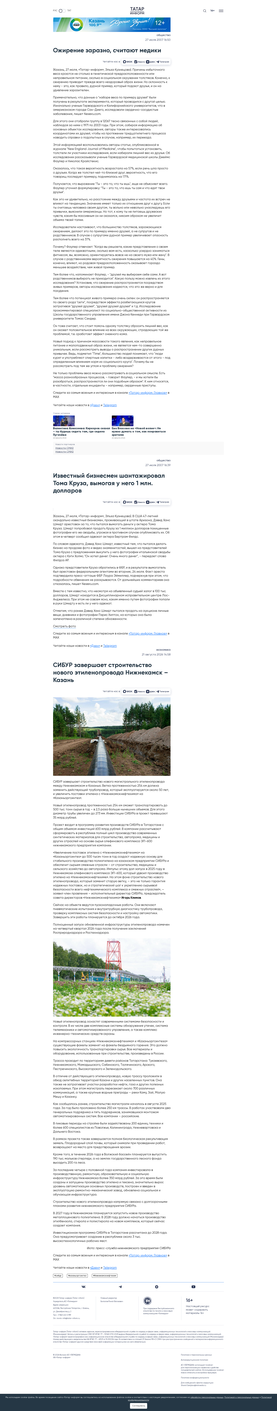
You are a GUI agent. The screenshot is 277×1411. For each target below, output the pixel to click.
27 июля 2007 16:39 (158, 465)
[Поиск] (204, 10)
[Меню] (221, 10)
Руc (55, 11)
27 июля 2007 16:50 (158, 39)
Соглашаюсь (138, 1406)
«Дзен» (95, 405)
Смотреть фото (64, 626)
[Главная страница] (137, 10)
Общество (164, 35)
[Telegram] (120, 1287)
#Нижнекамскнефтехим (104, 1276)
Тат (69, 11)
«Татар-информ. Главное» (148, 392)
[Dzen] (157, 1287)
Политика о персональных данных (196, 1355)
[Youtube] (193, 1287)
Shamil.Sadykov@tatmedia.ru (193, 1385)
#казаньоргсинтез (77, 1276)
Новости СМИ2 (64, 448)
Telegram (110, 405)
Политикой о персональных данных (241, 1397)
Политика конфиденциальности (195, 1378)
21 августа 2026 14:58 (156, 654)
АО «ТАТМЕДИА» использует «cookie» (197, 1365)
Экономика (163, 649)
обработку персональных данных (206, 1397)
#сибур (57, 1276)
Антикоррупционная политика (194, 1360)
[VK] (83, 1286)
